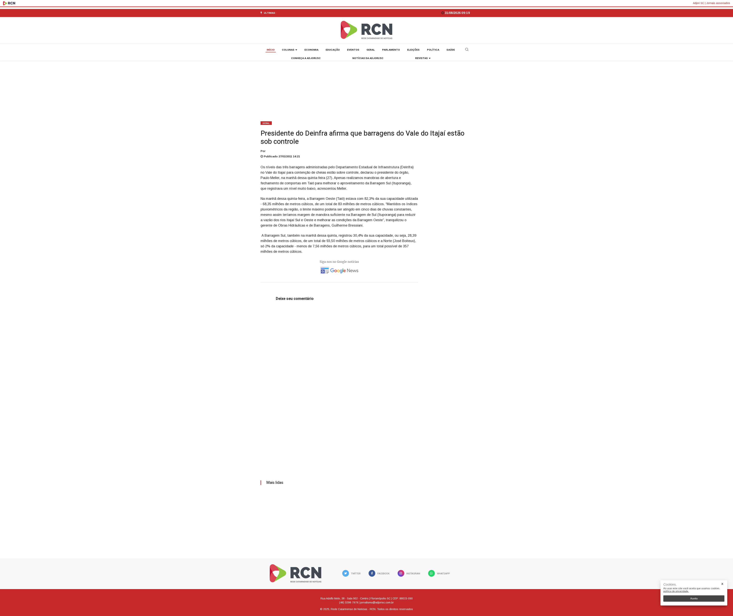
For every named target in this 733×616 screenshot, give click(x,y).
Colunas (288, 50)
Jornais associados (718, 3)
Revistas (421, 58)
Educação (333, 50)
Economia (311, 50)
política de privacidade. (676, 591)
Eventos (353, 50)
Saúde (450, 50)
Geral (370, 50)
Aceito (694, 598)
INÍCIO (271, 50)
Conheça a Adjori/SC (306, 58)
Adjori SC (698, 3)
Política (433, 50)
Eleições (413, 50)
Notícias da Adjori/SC (367, 58)
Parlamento (391, 50)
